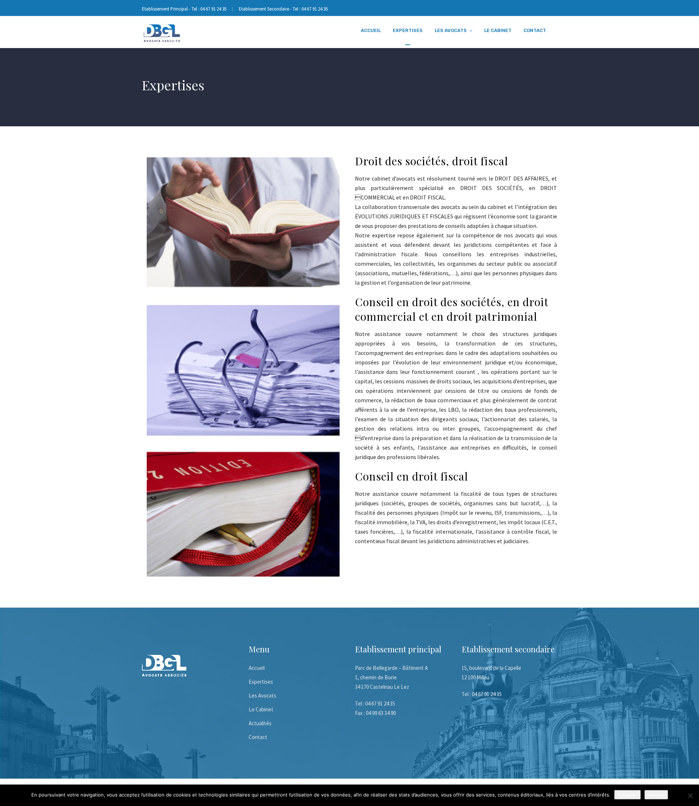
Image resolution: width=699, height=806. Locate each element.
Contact (535, 30)
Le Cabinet (498, 30)
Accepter (627, 795)
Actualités (260, 723)
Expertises (408, 30)
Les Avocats (451, 30)
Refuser (656, 795)
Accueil (371, 30)
